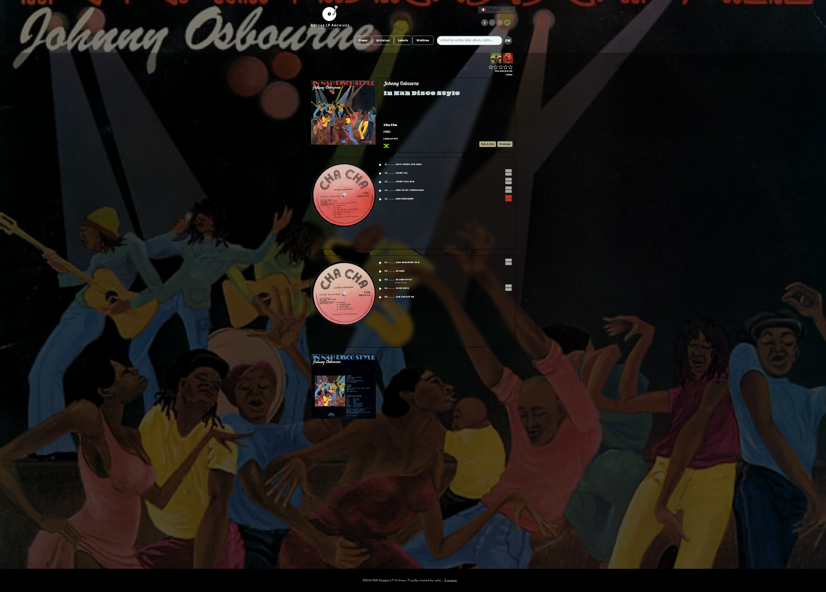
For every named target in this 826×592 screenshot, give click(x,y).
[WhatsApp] (492, 22)
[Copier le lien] (507, 22)
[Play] (380, 165)
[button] (480, 125)
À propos (450, 580)
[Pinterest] (499, 22)
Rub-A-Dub (487, 144)
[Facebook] (484, 22)
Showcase (505, 144)
